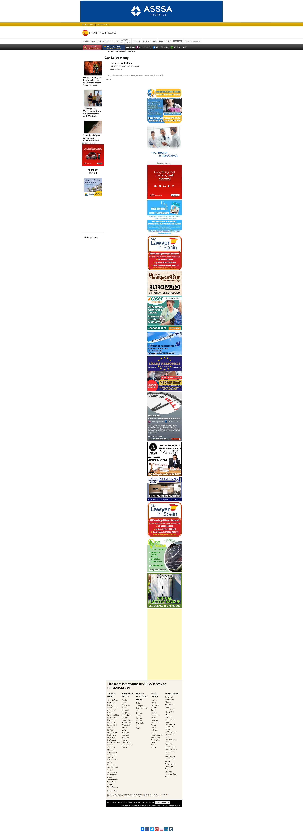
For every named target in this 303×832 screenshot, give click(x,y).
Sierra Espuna (127, 745)
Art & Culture (165, 41)
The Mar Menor (111, 695)
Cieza (138, 715)
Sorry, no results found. (122, 63)
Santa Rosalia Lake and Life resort (112, 774)
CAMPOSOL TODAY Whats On (118, 794)
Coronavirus (147, 794)
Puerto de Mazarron (125, 736)
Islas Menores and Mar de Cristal (112, 710)
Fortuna (139, 718)
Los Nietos (111, 737)
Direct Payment (126, 805)
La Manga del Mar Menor (112, 718)
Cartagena (111, 702)
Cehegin (139, 713)
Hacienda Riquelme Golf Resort (156, 722)
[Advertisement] (164, 644)
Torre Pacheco (112, 787)
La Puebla (111, 722)
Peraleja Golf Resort (156, 741)
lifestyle (136, 41)
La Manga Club (113, 715)
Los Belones (111, 735)
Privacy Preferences (163, 802)
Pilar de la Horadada (111, 748)
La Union (110, 730)
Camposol (125, 712)
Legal (158, 805)
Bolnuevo (125, 710)
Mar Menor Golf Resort (113, 743)
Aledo (124, 702)
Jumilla (139, 720)
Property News (112, 41)
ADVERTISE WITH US (102, 25)
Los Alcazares (112, 732)
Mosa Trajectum (157, 735)
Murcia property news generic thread (136, 796)
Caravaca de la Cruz (141, 709)
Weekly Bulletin (155, 796)
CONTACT (91, 25)
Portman (110, 757)
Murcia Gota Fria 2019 (115, 796)
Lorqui (153, 727)
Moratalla (140, 723)
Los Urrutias (112, 740)
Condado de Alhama (126, 716)
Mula (138, 725)
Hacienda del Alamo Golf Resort (127, 725)
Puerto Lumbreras (126, 741)
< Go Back (110, 80)
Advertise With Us (174, 805)
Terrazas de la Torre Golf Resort (112, 782)
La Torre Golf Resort (112, 726)
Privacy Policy (151, 805)
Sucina (153, 747)
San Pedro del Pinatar (112, 768)
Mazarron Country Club (170, 745)
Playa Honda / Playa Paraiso (112, 753)
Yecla (138, 728)
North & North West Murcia (141, 696)
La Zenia (168, 771)
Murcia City (155, 737)
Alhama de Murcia (126, 706)
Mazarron (125, 732)
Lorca (124, 730)
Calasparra (140, 705)
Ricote (153, 745)
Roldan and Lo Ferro (112, 761)
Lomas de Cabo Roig (171, 775)
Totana (124, 747)
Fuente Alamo (127, 720)
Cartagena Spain (136, 794)
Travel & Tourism (149, 41)
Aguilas (124, 700)
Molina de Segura (154, 731)
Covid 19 (100, 41)
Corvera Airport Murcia (159, 794)
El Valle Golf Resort (155, 716)
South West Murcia (127, 695)
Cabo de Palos (112, 700)
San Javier (111, 765)
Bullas (138, 703)
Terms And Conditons (139, 805)
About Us (164, 805)
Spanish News (89, 41)
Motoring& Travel (125, 41)
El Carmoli (111, 705)
